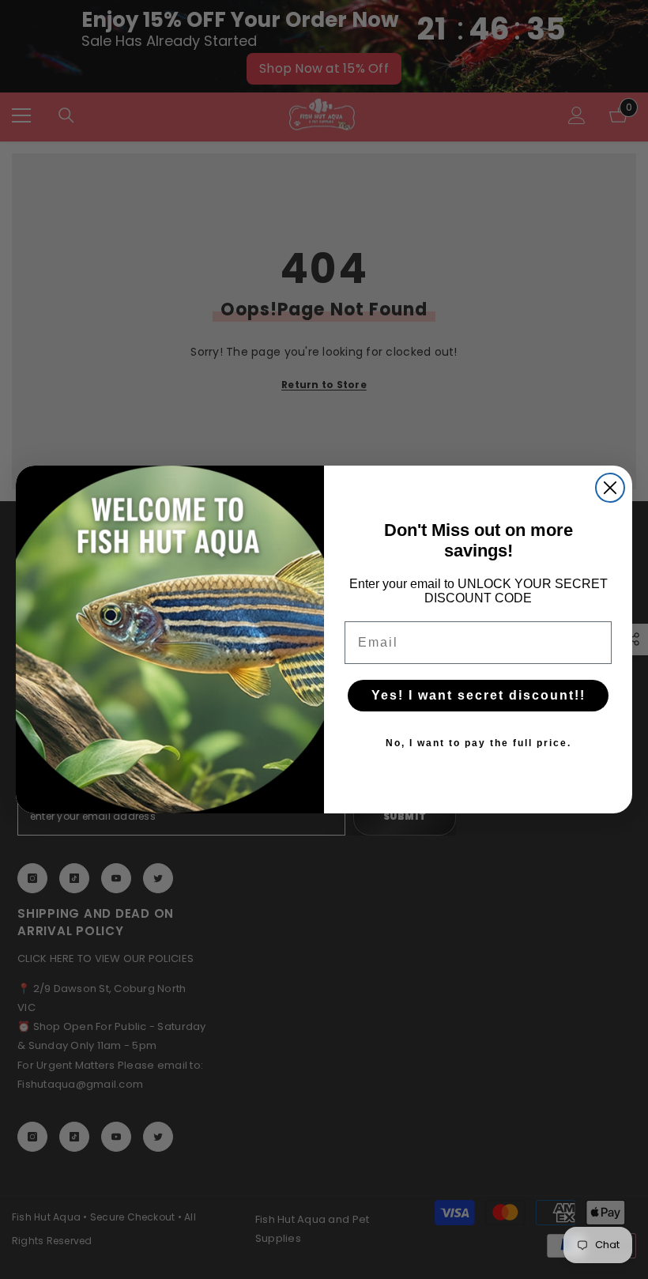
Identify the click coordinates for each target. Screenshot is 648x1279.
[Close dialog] (610, 487)
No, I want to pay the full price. (478, 743)
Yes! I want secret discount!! (478, 695)
